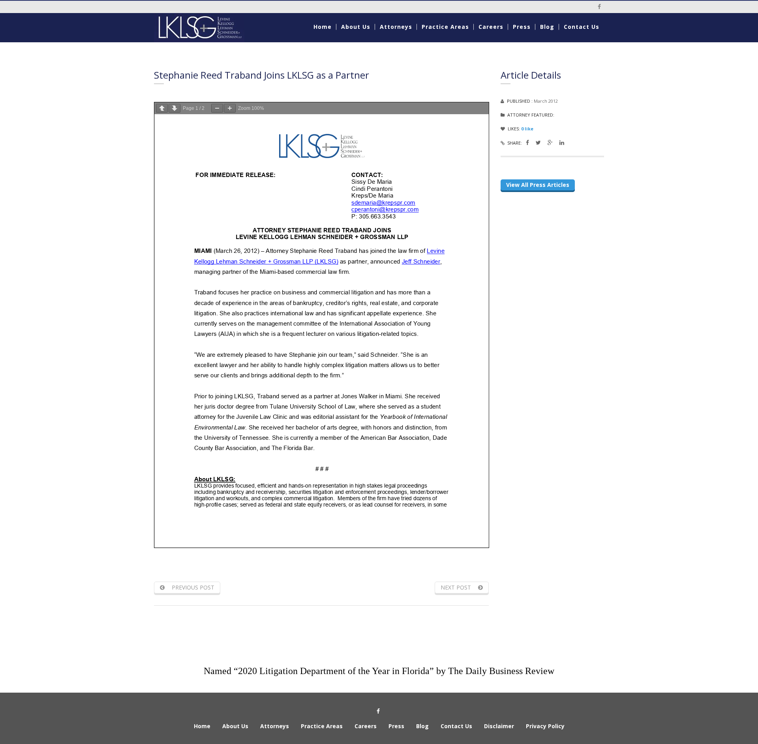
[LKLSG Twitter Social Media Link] (538, 142)
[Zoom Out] (217, 108)
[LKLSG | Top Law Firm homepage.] (206, 27)
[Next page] (174, 108)
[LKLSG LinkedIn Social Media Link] (561, 142)
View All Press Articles (537, 184)
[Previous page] (162, 108)
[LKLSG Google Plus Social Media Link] (550, 142)
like (527, 129)
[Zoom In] (230, 108)
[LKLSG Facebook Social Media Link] (527, 142)
